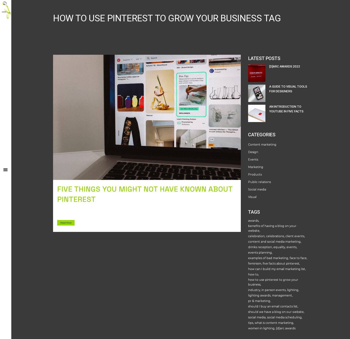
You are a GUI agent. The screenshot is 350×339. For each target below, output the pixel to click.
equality (279, 247)
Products (255, 174)
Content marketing (262, 144)
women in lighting (261, 328)
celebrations (275, 236)
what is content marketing (274, 323)
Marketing (255, 167)
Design (253, 152)
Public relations (259, 182)
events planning (260, 252)
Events (253, 159)
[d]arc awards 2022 (284, 66)
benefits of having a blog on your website (272, 228)
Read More (65, 222)
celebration (256, 236)
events (291, 247)
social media (257, 317)
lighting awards (259, 295)
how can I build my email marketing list (276, 269)
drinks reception (260, 247)
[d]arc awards (285, 328)
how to (253, 274)
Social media (257, 189)
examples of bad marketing (268, 258)
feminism (254, 263)
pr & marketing (259, 301)
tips (250, 323)
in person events (274, 290)
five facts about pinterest (281, 263)
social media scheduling (284, 317)
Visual (252, 197)
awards (253, 220)
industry (254, 290)
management (282, 295)
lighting (292, 290)
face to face (298, 258)
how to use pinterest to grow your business (273, 282)
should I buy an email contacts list (273, 306)
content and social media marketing (274, 241)
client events (294, 236)
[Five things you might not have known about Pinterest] (147, 117)
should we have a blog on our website (276, 312)
